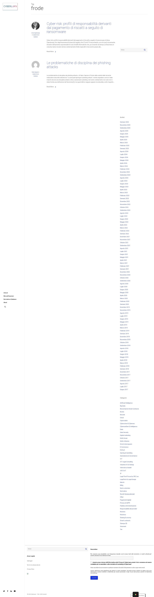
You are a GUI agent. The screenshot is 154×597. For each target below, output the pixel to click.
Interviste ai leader (126, 467)
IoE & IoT (123, 470)
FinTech (122, 450)
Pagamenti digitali (125, 500)
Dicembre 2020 (125, 272)
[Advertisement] (125, 32)
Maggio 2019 (124, 322)
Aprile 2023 (123, 190)
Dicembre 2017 (125, 372)
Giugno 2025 (124, 134)
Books (122, 412)
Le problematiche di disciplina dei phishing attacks (79, 65)
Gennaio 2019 (124, 334)
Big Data (122, 406)
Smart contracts (125, 520)
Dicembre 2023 (125, 172)
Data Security (124, 432)
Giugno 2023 (124, 184)
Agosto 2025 (124, 131)
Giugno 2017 (124, 389)
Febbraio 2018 (124, 366)
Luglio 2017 (123, 386)
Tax (121, 529)
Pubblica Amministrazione (128, 506)
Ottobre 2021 (124, 242)
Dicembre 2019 (125, 307)
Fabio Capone (35, 72)
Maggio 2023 (124, 187)
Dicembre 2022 (125, 201)
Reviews (122, 512)
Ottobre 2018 (124, 342)
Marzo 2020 (124, 298)
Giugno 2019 (124, 319)
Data (121, 429)
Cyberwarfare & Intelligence (128, 426)
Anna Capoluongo (35, 33)
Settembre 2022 (125, 210)
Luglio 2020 (123, 287)
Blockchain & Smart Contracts (129, 409)
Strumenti (123, 526)
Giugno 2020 (124, 289)
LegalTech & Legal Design (128, 479)
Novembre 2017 (125, 375)
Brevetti (122, 415)
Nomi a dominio (125, 488)
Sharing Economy (125, 517)
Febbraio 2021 (124, 266)
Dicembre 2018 (125, 336)
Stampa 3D (123, 523)
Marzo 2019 (124, 328)
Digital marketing (125, 435)
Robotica (123, 515)
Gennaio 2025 (124, 148)
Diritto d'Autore (124, 441)
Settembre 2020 (125, 281)
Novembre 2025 (125, 125)
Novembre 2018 (125, 339)
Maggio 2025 (124, 137)
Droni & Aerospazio (126, 444)
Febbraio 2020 (124, 301)
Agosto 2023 (124, 178)
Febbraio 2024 (124, 169)
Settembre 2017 (125, 381)
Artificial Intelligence (126, 403)
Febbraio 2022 (124, 231)
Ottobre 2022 (124, 207)
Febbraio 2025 (124, 145)
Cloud (122, 418)
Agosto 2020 (124, 284)
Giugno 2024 (124, 157)
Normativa (123, 491)
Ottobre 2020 (124, 278)
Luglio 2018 (123, 351)
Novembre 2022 (125, 204)
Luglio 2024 (123, 154)
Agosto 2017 (124, 383)
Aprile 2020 (123, 295)
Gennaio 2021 (124, 269)
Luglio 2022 (123, 216)
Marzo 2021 (124, 263)
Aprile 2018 (123, 360)
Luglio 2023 (123, 181)
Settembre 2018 (125, 345)
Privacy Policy (30, 569)
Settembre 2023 (125, 175)
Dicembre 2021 (125, 237)
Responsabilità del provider (128, 509)
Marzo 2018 (124, 363)
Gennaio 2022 (124, 234)
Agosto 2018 (124, 348)
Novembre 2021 (125, 239)
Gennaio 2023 (124, 198)
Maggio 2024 (124, 160)
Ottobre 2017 (124, 378)
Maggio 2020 (124, 292)
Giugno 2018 (124, 354)
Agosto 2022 (124, 213)
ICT (121, 459)
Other (121, 497)
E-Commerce (124, 447)
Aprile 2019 (123, 325)
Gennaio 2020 (124, 304)
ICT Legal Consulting (126, 462)
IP (120, 473)
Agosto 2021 (124, 248)
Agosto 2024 (124, 151)
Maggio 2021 (124, 257)
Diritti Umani (123, 438)
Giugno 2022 (124, 219)
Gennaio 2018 (124, 369)
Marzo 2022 (124, 228)
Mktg (121, 485)
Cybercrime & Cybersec (127, 423)
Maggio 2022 (124, 222)
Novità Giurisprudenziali (127, 494)
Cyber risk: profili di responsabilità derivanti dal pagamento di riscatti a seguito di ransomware (79, 28)
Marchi (122, 482)
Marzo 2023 (124, 192)
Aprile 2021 (123, 260)
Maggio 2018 (124, 357)
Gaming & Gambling (126, 453)
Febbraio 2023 (124, 195)
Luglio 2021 (123, 251)
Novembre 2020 (125, 275)
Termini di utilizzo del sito (33, 565)
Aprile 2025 (123, 140)
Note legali (29, 561)
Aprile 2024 (123, 163)
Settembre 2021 (125, 245)
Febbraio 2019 (124, 331)
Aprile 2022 (123, 225)
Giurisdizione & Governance (128, 456)
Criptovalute (124, 420)
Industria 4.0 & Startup (127, 465)
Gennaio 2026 (124, 122)
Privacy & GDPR (125, 503)
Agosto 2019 (124, 313)
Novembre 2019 (125, 310)
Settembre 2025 (125, 128)
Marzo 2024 (124, 166)
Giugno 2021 (124, 254)
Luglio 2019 (123, 316)
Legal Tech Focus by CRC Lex (129, 476)
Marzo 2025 (124, 142)
